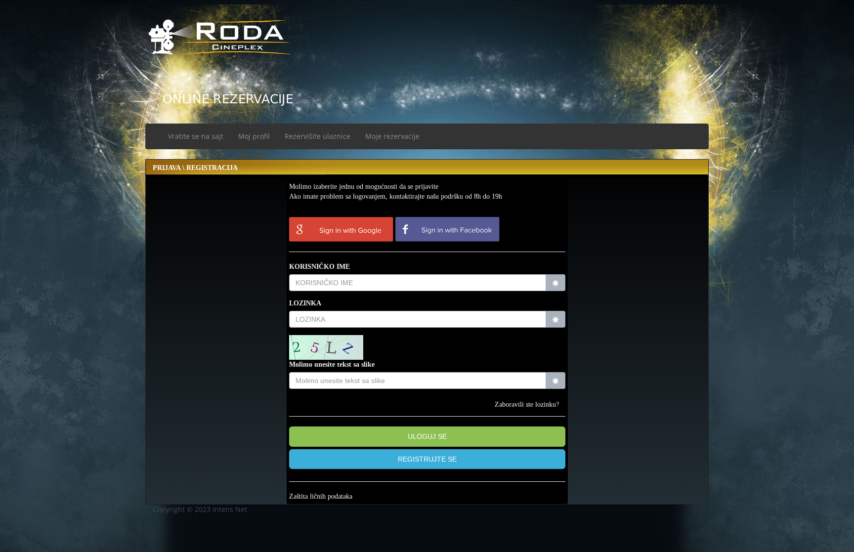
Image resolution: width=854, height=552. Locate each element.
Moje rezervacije (392, 136)
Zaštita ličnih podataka (320, 496)
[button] (427, 459)
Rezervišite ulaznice (317, 136)
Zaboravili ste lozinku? (527, 404)
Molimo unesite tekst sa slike (332, 364)
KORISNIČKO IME (319, 266)
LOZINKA (305, 303)
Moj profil (254, 136)
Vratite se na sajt (195, 136)
